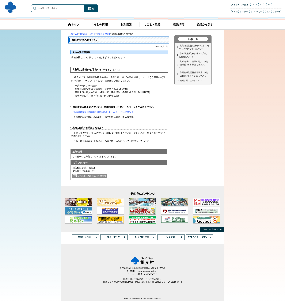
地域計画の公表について (191, 80)
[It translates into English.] (245, 12)
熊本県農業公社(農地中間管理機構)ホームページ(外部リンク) (103, 112)
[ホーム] (74, 34)
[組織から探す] (87, 34)
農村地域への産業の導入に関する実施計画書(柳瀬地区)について (194, 64)
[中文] (268, 12)
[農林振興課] (103, 34)
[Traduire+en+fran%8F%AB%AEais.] (257, 12)
